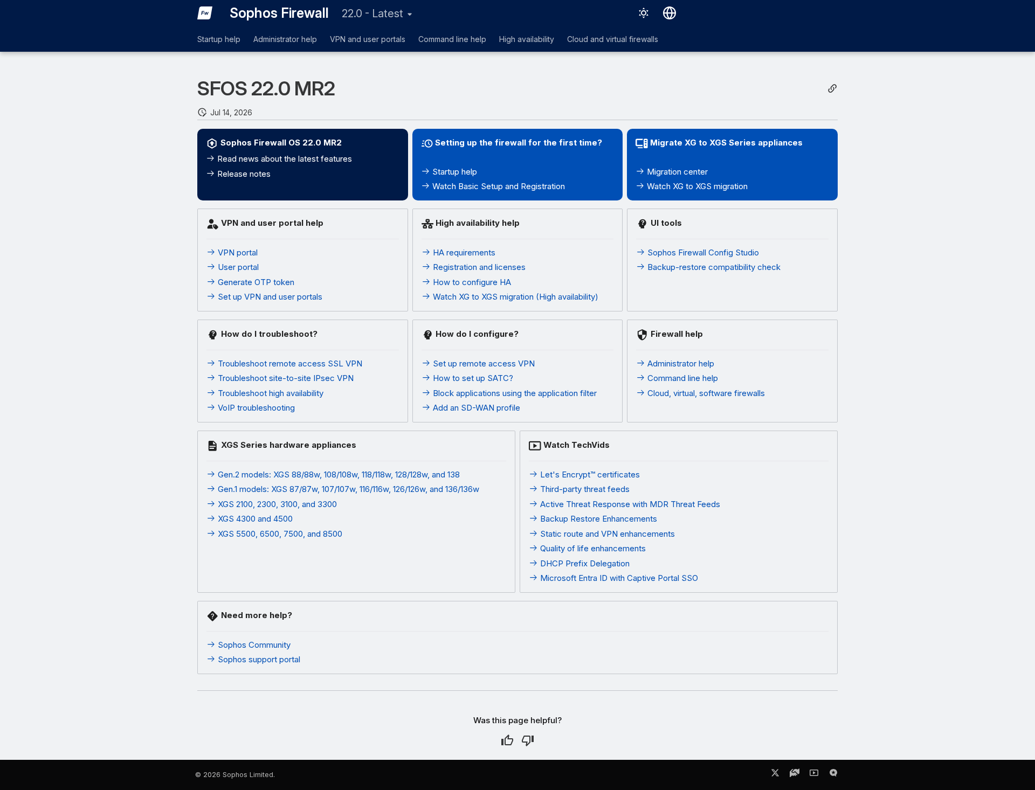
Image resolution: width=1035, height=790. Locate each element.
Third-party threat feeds (584, 489)
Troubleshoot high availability (269, 393)
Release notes (243, 174)
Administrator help (285, 39)
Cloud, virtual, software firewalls (705, 393)
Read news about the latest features (283, 159)
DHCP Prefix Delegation (584, 563)
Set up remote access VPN (483, 363)
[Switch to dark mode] (643, 13)
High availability (526, 39)
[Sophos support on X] (775, 775)
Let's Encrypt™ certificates (589, 474)
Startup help (218, 39)
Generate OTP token (255, 282)
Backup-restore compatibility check (713, 267)
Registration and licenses (478, 267)
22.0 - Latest (372, 13)
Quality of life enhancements (592, 548)
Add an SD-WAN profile (475, 408)
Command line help (452, 39)
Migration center (676, 172)
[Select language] (669, 13)
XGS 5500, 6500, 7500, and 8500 (279, 534)
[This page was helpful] (507, 740)
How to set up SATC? (472, 378)
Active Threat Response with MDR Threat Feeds (629, 504)
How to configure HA (471, 282)
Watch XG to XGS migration (696, 186)
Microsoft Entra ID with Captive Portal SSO (618, 578)
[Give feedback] (833, 775)
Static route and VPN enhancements (606, 534)
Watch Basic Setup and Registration (497, 186)
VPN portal (237, 252)
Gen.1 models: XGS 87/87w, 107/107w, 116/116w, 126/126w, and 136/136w (347, 489)
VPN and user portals (367, 39)
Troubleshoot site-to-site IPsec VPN (285, 378)
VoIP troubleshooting (255, 408)
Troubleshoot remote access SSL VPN (289, 363)
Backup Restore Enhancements (597, 519)
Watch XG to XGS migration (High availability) (514, 297)
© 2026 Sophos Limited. (235, 775)
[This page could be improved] (528, 740)
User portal (237, 267)
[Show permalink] (832, 88)
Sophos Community (253, 645)
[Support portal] (794, 775)
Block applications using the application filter (514, 393)
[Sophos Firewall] (205, 13)
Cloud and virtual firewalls (612, 39)
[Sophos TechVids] (814, 775)
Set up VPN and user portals (269, 297)
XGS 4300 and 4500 (254, 519)
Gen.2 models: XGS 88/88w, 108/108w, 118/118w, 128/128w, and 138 (338, 474)
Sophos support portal (258, 659)
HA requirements (463, 252)
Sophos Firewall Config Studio (702, 252)
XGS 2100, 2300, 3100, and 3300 (276, 504)
